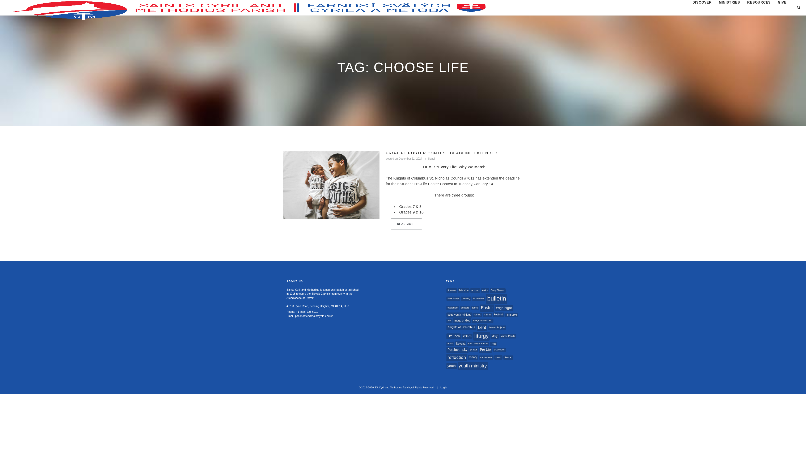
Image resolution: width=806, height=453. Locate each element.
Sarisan (508, 357)
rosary (473, 357)
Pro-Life (485, 349)
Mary (495, 336)
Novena (460, 343)
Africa (485, 290)
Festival (498, 314)
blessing (466, 298)
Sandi (431, 158)
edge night (504, 308)
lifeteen (467, 336)
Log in (443, 387)
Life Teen (453, 336)
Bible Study (453, 298)
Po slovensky (457, 349)
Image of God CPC (482, 320)
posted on (404, 158)
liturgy (481, 336)
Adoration (463, 290)
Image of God (462, 320)
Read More (406, 224)
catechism (452, 307)
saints (498, 357)
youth (451, 366)
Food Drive (511, 315)
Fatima (487, 314)
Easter (487, 307)
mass (450, 343)
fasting (477, 314)
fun (449, 320)
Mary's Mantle (508, 336)
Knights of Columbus (461, 327)
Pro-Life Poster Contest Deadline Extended (442, 153)
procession (499, 349)
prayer (473, 349)
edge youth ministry (459, 314)
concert (465, 307)
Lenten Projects (497, 327)
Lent (482, 327)
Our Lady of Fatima (478, 343)
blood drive (478, 298)
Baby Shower (498, 290)
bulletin (496, 298)
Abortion (451, 290)
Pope (493, 343)
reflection (456, 357)
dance (475, 307)
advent (475, 290)
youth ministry (473, 365)
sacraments (486, 357)
